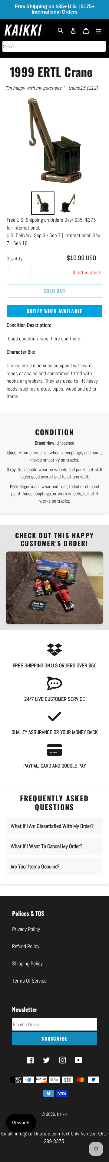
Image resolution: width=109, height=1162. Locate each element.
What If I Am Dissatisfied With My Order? (52, 825)
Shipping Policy (27, 963)
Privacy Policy (26, 928)
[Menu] (98, 30)
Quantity (14, 259)
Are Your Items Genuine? (35, 866)
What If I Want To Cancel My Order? (46, 846)
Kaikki (62, 1114)
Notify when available (55, 311)
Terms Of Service (29, 980)
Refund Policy (25, 946)
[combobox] (54, 46)
